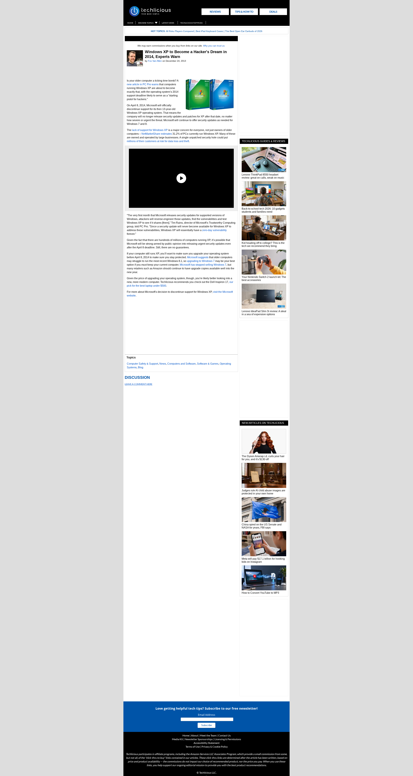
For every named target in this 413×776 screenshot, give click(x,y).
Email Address (206, 715)
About (194, 735)
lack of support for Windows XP (150, 130)
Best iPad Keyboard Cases (209, 31)
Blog (140, 367)
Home (130, 23)
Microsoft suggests (197, 257)
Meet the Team (208, 735)
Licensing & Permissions (227, 739)
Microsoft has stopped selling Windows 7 (203, 264)
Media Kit (177, 739)
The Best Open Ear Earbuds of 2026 (243, 31)
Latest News (168, 23)
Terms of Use (193, 746)
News (162, 363)
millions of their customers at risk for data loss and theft (158, 141)
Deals (273, 11)
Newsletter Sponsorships (199, 739)
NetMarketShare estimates (156, 133)
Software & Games (207, 363)
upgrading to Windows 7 (201, 261)
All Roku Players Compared (180, 31)
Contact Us (224, 735)
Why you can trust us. (214, 45)
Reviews (215, 11)
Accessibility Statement (207, 742)
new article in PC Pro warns (143, 84)
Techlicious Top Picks (191, 23)
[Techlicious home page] (150, 16)
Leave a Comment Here (138, 384)
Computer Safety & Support (142, 363)
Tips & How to (244, 11)
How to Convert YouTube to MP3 (260, 592)
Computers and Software (181, 363)
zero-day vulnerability (214, 230)
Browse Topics (145, 23)
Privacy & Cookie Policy (214, 746)
